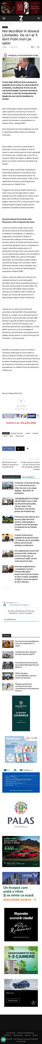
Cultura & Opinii (18, 1035)
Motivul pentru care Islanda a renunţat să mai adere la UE (10, 464)
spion (11, 436)
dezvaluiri (35, 433)
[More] (27, 448)
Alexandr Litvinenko (17, 433)
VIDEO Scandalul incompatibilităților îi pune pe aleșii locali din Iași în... (25, 676)
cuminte (27, 433)
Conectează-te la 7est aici (19, 605)
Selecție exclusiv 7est (11, 477)
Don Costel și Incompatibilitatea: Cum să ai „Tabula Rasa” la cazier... (27, 643)
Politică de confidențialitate (25, 1033)
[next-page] (7, 587)
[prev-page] (3, 587)
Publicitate (7, 1035)
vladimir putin (19, 436)
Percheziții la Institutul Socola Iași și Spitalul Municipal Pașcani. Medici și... (27, 665)
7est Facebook (10, 1033)
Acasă (4, 24)
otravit (5, 436)
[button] (3, 18)
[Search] (39, 18)
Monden (35, 1035)
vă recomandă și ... (28, 477)
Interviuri (27, 1035)
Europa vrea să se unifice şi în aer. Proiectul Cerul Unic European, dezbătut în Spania (30, 465)
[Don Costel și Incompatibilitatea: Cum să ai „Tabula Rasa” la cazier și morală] (7, 644)
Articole (10, 24)
